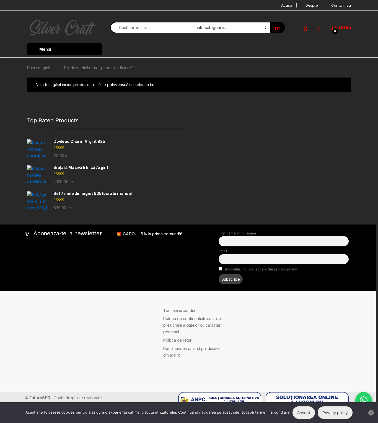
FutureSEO (39, 397)
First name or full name (237, 233)
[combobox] (150, 27)
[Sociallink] (27, 311)
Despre (311, 5)
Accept (303, 412)
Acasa (286, 5)
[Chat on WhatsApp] (363, 400)
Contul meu (341, 5)
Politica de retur (177, 340)
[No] (371, 413)
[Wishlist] (305, 27)
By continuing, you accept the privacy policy (260, 269)
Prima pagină (38, 67)
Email (223, 251)
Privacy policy (335, 412)
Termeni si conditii (179, 310)
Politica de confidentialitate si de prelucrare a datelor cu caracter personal (192, 325)
